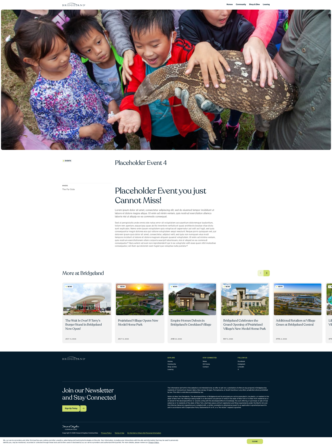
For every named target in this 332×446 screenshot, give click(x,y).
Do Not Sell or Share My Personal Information (144, 433)
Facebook (241, 361)
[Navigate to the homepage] (73, 4)
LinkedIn (241, 367)
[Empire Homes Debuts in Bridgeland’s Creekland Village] (192, 312)
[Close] (328, 441)
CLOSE (255, 441)
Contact (206, 367)
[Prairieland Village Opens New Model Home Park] (139, 312)
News (205, 361)
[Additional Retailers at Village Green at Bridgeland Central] (297, 312)
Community (241, 4)
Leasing (266, 4)
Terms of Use (119, 433)
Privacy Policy (106, 433)
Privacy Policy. (153, 442)
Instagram (241, 364)
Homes (230, 4)
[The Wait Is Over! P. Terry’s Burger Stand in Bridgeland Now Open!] (87, 312)
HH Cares (206, 364)
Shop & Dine (254, 4)
